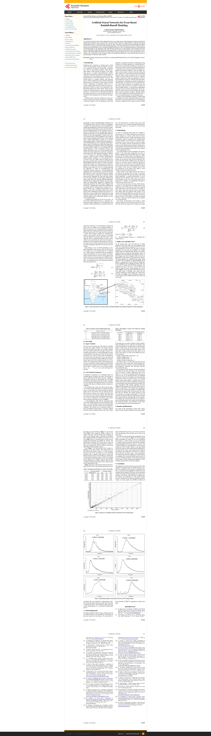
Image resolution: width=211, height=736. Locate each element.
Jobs (131, 12)
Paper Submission (70, 47)
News (110, 12)
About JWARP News (70, 57)
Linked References (70, 27)
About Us (121, 12)
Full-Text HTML (69, 23)
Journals (80, 12)
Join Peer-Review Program (82, 734)
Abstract (67, 19)
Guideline (67, 43)
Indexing (67, 35)
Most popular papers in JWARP (73, 53)
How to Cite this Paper (71, 29)
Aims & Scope (69, 39)
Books (90, 12)
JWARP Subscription (70, 49)
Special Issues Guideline (71, 67)
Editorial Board (69, 41)
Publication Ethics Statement (72, 55)
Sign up (120, 733)
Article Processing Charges (72, 45)
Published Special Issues (71, 65)
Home (69, 12)
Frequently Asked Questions (72, 59)
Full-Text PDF (68, 21)
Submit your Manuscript (132, 733)
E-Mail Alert (70, 734)
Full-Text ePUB (69, 25)
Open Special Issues (70, 63)
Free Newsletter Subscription (72, 51)
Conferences (100, 12)
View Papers (68, 37)
